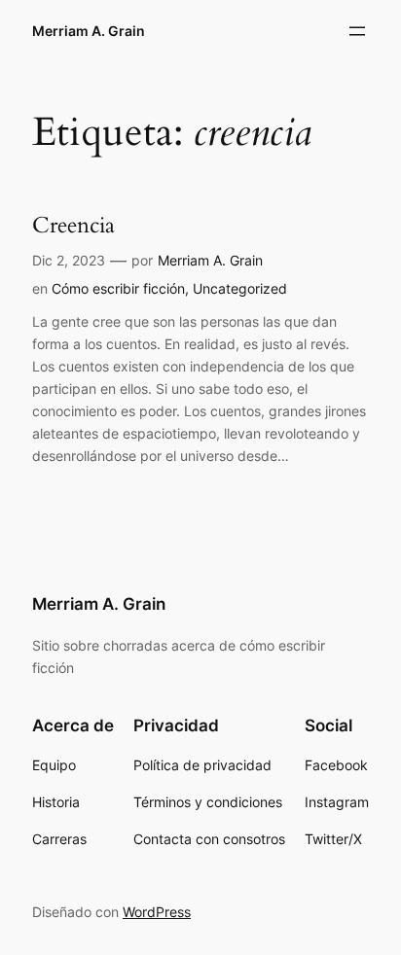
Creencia (73, 225)
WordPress (157, 911)
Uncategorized (240, 288)
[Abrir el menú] (357, 31)
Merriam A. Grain (88, 30)
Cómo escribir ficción (118, 288)
